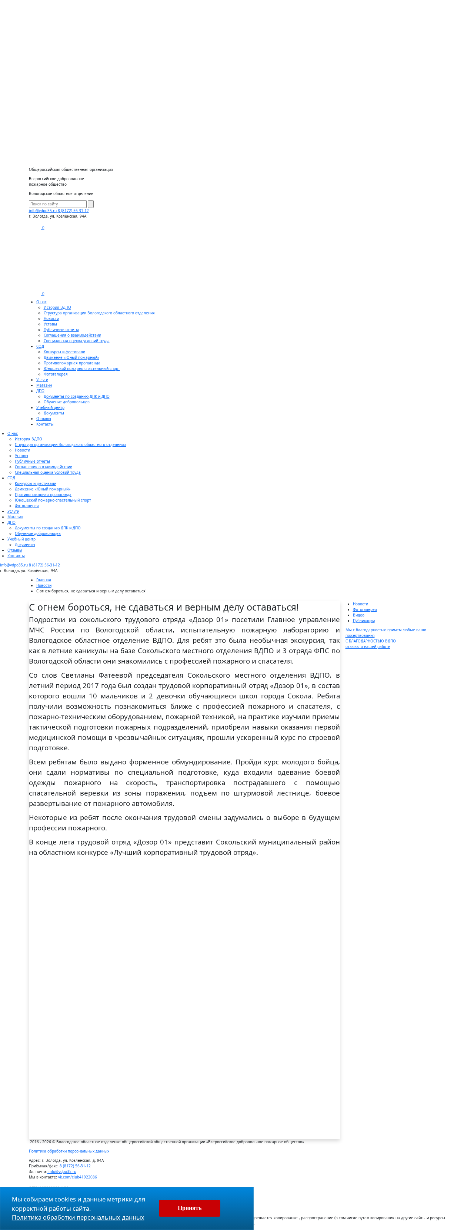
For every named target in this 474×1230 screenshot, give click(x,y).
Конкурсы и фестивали (64, 351)
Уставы (50, 324)
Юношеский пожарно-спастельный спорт (82, 368)
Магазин (44, 385)
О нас (41, 301)
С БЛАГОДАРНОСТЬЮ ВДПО (371, 643)
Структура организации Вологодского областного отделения (99, 312)
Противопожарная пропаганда (72, 363)
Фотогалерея (56, 374)
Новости (51, 318)
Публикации (364, 620)
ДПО (40, 390)
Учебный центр (50, 407)
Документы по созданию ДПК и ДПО (77, 396)
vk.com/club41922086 (77, 1177)
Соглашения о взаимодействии (72, 335)
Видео (358, 615)
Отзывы (43, 418)
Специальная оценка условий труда (77, 340)
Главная (43, 579)
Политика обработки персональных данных (69, 1151)
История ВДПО (57, 307)
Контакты (45, 424)
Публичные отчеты (61, 329)
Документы (54, 413)
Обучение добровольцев (67, 401)
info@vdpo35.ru (61, 1171)
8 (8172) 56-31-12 (73, 210)
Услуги (42, 379)
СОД (40, 346)
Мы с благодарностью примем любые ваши (386, 632)
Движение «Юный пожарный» (71, 357)
